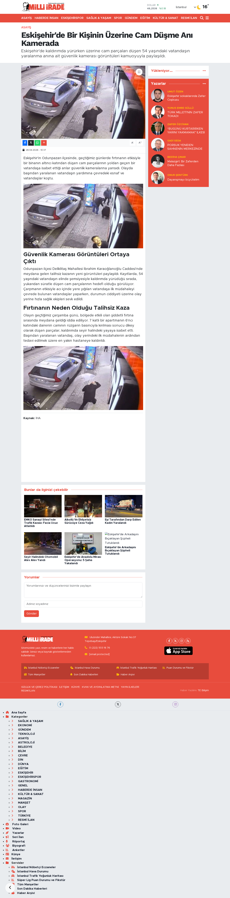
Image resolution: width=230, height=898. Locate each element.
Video (16, 828)
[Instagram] (181, 641)
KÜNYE (75, 687)
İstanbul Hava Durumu (87, 668)
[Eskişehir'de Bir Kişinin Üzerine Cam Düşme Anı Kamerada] (83, 102)
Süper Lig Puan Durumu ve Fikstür (41, 880)
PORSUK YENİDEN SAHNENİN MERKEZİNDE (184, 147)
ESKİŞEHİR (25, 772)
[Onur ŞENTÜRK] (158, 177)
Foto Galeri (19, 824)
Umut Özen (175, 91)
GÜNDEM (131, 18)
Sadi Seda (174, 140)
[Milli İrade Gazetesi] (43, 7)
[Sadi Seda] (158, 144)
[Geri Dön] (10, 888)
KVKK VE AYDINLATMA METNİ (100, 687)
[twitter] (118, 704)
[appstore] (178, 650)
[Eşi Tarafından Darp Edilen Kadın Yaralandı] (123, 506)
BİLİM (21, 751)
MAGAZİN (24, 798)
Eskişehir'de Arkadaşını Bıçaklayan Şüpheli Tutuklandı (120, 550)
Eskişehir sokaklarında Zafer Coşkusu (186, 98)
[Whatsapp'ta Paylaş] (37, 143)
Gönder (31, 613)
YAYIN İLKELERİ (130, 687)
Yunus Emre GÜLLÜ (180, 108)
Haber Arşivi (128, 674)
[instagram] (175, 704)
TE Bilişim (203, 690)
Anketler (18, 850)
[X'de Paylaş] (31, 143)
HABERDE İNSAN (46, 18)
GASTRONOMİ (27, 781)
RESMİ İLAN (189, 18)
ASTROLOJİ (26, 742)
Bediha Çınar (176, 157)
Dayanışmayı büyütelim (183, 179)
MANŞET (23, 802)
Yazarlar (17, 832)
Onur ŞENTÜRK (177, 175)
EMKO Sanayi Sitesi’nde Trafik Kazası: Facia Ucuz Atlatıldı (41, 522)
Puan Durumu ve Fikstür (180, 668)
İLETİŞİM (64, 687)
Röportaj (18, 841)
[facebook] (60, 704)
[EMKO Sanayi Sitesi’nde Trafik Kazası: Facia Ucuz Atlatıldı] (43, 506)
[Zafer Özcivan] (158, 128)
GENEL (22, 785)
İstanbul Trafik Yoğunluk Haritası (138, 668)
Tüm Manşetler (36, 674)
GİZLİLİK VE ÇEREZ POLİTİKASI (39, 687)
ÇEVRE (22, 755)
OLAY (21, 807)
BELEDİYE (24, 746)
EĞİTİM (145, 18)
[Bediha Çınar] (158, 160)
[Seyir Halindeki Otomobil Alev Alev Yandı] (43, 543)
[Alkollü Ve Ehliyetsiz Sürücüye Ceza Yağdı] (83, 506)
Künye (15, 854)
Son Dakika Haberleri (86, 674)
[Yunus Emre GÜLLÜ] (158, 111)
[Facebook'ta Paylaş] (25, 143)
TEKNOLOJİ (26, 733)
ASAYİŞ (26, 18)
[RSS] (188, 641)
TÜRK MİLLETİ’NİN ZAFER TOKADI (185, 114)
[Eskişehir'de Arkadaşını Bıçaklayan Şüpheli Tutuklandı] (123, 538)
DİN (20, 759)
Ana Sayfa (18, 712)
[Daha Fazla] (44, 143)
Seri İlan (17, 837)
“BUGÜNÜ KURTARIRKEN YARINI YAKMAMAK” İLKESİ (186, 130)
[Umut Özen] (158, 95)
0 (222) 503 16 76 (99, 647)
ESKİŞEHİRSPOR (72, 18)
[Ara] (202, 18)
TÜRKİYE (24, 815)
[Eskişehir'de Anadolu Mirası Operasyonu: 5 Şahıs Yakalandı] (83, 543)
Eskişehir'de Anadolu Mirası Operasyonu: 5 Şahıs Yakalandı (82, 560)
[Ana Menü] (206, 18)
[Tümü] (204, 70)
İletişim (16, 858)
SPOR (118, 18)
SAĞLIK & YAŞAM (98, 18)
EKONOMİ (24, 725)
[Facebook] (169, 641)
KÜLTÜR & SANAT (165, 18)
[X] (175, 641)
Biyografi (18, 845)
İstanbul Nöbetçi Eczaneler (43, 668)
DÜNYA (23, 764)
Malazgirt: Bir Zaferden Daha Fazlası (182, 163)
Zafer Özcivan (177, 124)
